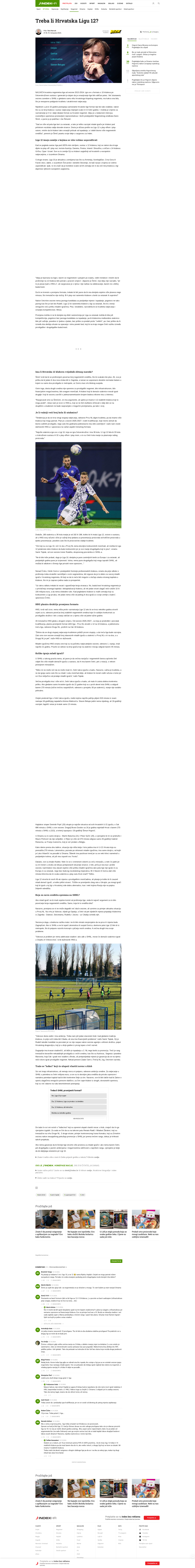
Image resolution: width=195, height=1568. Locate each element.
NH (37, 1422)
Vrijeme (120, 1540)
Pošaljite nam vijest (145, 1543)
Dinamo (82, 9)
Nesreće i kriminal (41, 1543)
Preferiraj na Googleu (151, 32)
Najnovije (55, 9)
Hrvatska (38, 1533)
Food (78, 1540)
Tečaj (120, 1529)
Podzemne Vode (52, 1384)
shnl (82, 1195)
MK (44, 1307)
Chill (78, 1554)
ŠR (44, 1440)
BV (38, 1273)
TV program (122, 1533)
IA (38, 1330)
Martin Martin (46, 1285)
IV (38, 1401)
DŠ (38, 1377)
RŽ (38, 1412)
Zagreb (37, 1540)
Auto (78, 1547)
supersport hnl (69, 1195)
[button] (38, 1218)
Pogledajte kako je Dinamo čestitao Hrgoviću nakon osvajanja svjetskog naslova (145, 63)
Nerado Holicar (46, 1421)
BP (38, 1361)
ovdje (89, 1170)
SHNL (97, 9)
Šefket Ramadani (52, 1440)
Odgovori (101, 1543)
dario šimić (41, 1195)
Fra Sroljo (44, 1342)
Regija (37, 1536)
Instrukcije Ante (46, 1328)
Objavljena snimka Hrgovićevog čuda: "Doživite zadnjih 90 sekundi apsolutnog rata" (144, 73)
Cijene (120, 3)
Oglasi (111, 3)
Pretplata (67, 3)
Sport (92, 3)
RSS (119, 1543)
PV (44, 1384)
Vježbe (100, 1540)
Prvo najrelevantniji (57, 1267)
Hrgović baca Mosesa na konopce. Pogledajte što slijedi (145, 46)
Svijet (37, 1529)
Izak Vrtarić (45, 1400)
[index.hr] (47, 3)
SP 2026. (46, 9)
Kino (119, 1536)
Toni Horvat (51, 31)
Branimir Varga (46, 1272)
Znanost (38, 1547)
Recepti (100, 1533)
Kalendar (38, 1550)
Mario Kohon (50, 1307)
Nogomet (74, 9)
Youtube (145, 1533)
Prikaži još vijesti (143, 91)
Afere (37, 1554)
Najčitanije (64, 9)
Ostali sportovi (129, 9)
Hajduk (90, 9)
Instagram (145, 1536)
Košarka (104, 9)
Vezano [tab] (154, 39)
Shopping (80, 1529)
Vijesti (83, 3)
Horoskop (80, 1557)
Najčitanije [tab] (144, 39)
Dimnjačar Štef (46, 1375)
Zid (76, 3)
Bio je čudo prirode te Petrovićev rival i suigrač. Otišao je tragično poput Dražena (144, 54)
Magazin (80, 1526)
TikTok (144, 1540)
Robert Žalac (45, 1410)
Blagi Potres (45, 1360)
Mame (79, 1543)
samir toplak (54, 1195)
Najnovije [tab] (132, 39)
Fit (78, 1550)
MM (37, 1286)
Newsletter (142, 1547)
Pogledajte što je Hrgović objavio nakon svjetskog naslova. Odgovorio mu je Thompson (145, 82)
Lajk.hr (100, 1536)
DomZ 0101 (45, 1296)
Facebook (145, 1529)
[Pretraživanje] (158, 3)
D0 (38, 1297)
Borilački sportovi (115, 9)
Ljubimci (80, 1536)
